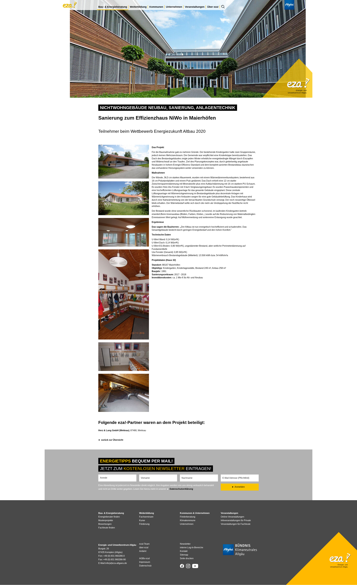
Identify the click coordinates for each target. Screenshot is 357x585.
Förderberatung (187, 517)
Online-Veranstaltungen (232, 517)
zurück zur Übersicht (112, 440)
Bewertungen (105, 524)
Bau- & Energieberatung (112, 6)
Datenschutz (145, 565)
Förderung (144, 524)
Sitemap (184, 555)
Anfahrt (142, 551)
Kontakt (183, 551)
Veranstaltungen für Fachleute (235, 524)
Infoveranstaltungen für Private (236, 520)
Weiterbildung (138, 6)
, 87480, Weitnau (122, 430)
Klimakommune (187, 520)
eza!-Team (144, 544)
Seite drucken (187, 558)
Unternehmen (174, 6)
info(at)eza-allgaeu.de (116, 563)
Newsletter (185, 544)
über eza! (143, 547)
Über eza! (213, 6)
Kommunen (156, 6)
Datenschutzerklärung (181, 489)
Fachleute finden (106, 527)
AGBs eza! (144, 558)
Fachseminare (146, 517)
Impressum (144, 562)
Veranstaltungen (194, 6)
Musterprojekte (105, 520)
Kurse (142, 520)
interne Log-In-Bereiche (191, 547)
